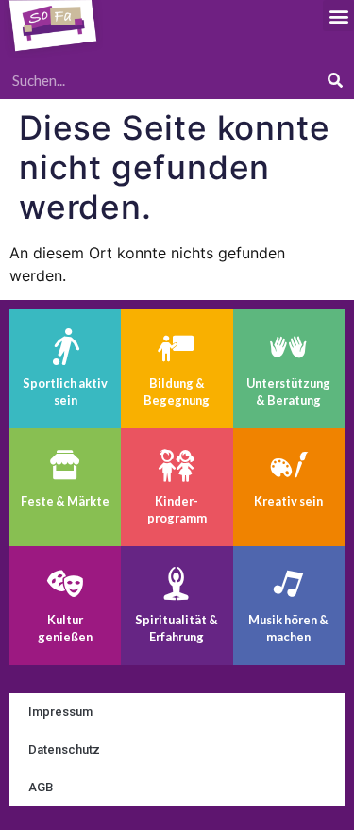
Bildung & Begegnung (176, 391)
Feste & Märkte (65, 500)
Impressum (60, 712)
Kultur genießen (65, 628)
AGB (40, 787)
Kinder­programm (177, 509)
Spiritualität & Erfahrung (176, 628)
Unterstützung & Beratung (288, 391)
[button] (338, 15)
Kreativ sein (288, 500)
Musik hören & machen (288, 628)
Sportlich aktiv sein (65, 391)
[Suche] (335, 80)
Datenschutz (64, 749)
